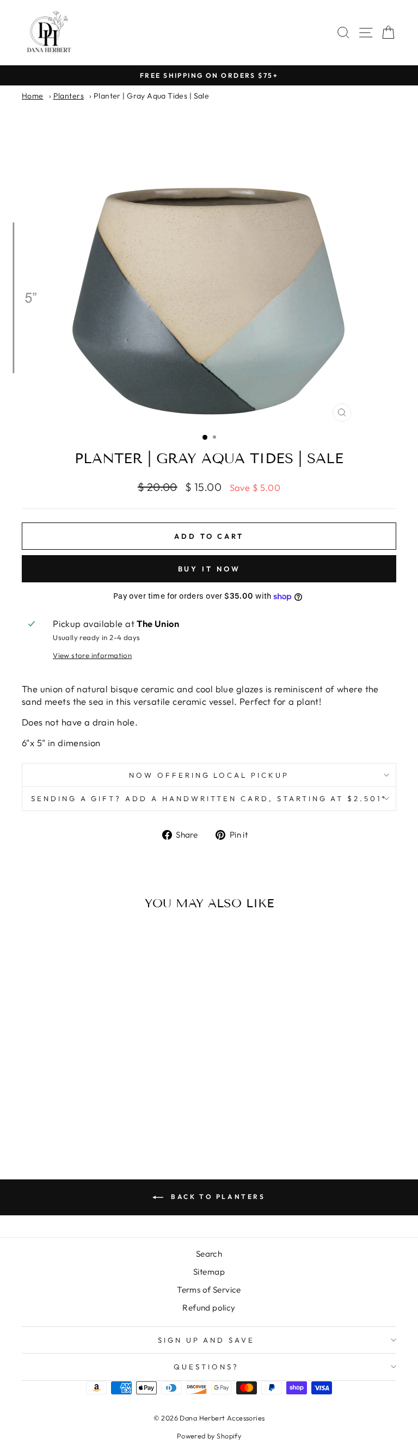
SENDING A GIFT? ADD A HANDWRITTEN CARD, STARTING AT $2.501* (209, 798)
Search (209, 1254)
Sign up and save (206, 1340)
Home (33, 96)
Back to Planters (216, 1196)
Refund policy (208, 1307)
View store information (92, 655)
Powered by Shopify (209, 1435)
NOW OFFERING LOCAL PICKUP (209, 775)
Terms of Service (209, 1289)
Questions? (206, 1366)
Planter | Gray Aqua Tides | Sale (151, 96)
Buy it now (209, 568)
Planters (68, 96)
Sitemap (209, 1271)
